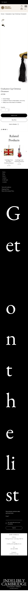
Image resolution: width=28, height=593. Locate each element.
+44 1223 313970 (14, 549)
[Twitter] (7, 129)
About (3, 176)
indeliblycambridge (14, 554)
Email (7, 516)
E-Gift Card (5, 180)
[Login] (22, 9)
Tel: (14, 547)
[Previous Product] (2, 151)
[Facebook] (3, 129)
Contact (4, 178)
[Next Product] (26, 151)
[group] (14, 156)
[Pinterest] (5, 129)
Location (4, 182)
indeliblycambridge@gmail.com (14, 543)
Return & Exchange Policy (8, 191)
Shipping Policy (5, 189)
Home (3, 172)
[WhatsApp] (1, 129)
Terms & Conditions (6, 187)
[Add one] (8, 110)
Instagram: (14, 552)
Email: (14, 542)
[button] (21, 6)
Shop (3, 174)
